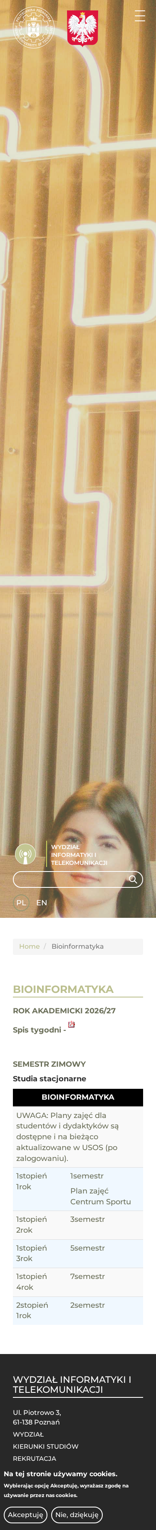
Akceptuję (25, 1515)
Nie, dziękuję (77, 1515)
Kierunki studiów (46, 1446)
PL (21, 902)
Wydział (28, 1434)
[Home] (34, 27)
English (42, 904)
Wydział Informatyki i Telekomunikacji (79, 855)
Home (29, 946)
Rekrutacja (34, 1458)
